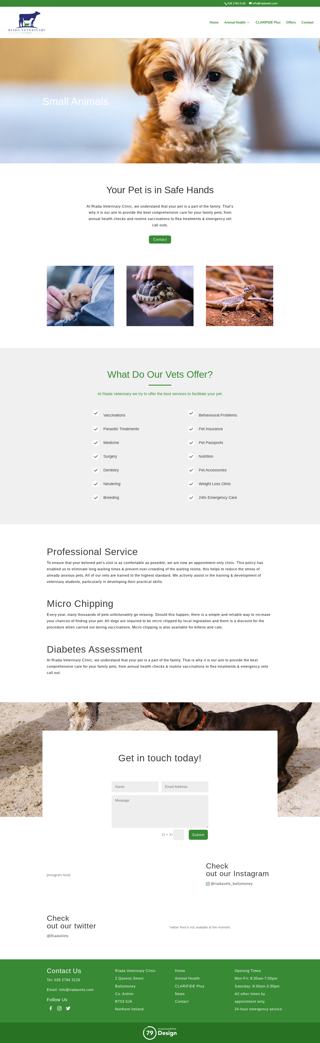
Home (214, 22)
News (180, 994)
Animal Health (235, 22)
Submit (198, 835)
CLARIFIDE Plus (268, 22)
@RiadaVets (58, 936)
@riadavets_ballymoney (232, 884)
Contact (307, 22)
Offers (291, 22)
